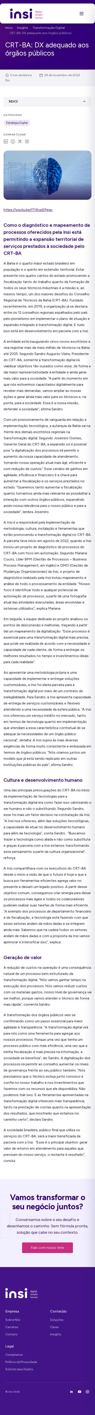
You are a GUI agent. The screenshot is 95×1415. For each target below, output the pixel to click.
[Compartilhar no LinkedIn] (6, 141)
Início (9, 28)
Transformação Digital (48, 28)
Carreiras (11, 1327)
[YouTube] (79, 1392)
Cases (54, 1327)
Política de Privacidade (21, 1362)
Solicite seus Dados (19, 1369)
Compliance (14, 1355)
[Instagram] (87, 1392)
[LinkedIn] (71, 1392)
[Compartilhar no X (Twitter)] (20, 141)
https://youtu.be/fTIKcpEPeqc (28, 210)
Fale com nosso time (47, 1248)
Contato (11, 1334)
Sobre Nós (12, 1320)
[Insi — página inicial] (26, 13)
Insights (22, 28)
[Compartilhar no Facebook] (13, 141)
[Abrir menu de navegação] (81, 13)
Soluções (56, 1320)
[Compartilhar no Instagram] (27, 141)
